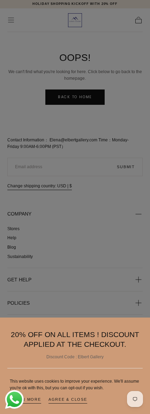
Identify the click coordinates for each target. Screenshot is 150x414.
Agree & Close (67, 399)
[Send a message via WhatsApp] (14, 400)
